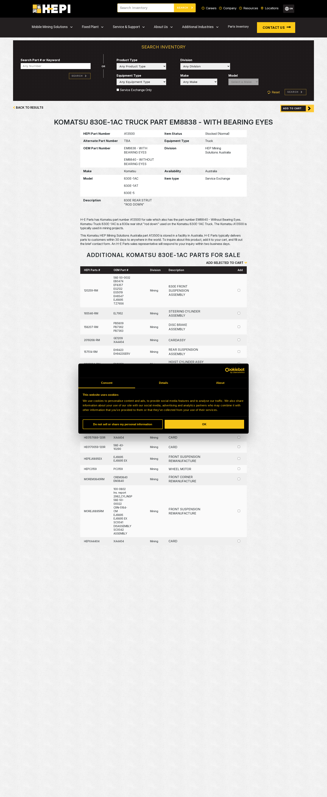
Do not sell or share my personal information (122, 424)
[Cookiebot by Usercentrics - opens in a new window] (227, 370)
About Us (161, 27)
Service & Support (126, 27)
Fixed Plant (90, 27)
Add (240, 270)
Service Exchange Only (135, 90)
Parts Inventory (238, 26)
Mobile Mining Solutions (50, 27)
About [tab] (220, 382)
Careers (211, 8)
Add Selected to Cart (224, 263)
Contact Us (274, 28)
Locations (272, 8)
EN (291, 8)
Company (230, 8)
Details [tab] (163, 382)
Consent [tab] (106, 382)
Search (183, 7)
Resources (250, 8)
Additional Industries (198, 27)
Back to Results (29, 107)
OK (204, 424)
